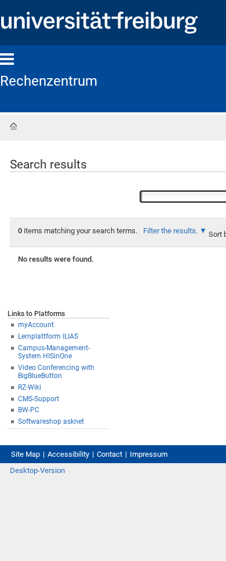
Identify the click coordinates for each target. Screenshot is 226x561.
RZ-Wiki (29, 387)
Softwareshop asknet (51, 421)
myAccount (36, 325)
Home (13, 126)
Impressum (148, 454)
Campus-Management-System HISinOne (54, 352)
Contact (109, 454)
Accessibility (68, 454)
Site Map (25, 454)
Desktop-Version (37, 470)
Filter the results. (171, 230)
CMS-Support (38, 399)
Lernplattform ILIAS (48, 336)
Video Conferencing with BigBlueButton (56, 372)
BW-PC (28, 410)
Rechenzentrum (48, 81)
